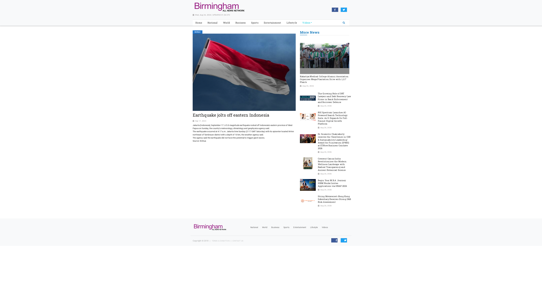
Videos (325, 227)
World (264, 227)
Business (275, 227)
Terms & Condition (221, 241)
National (254, 227)
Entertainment (299, 227)
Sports (286, 227)
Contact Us (237, 241)
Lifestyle (314, 227)
